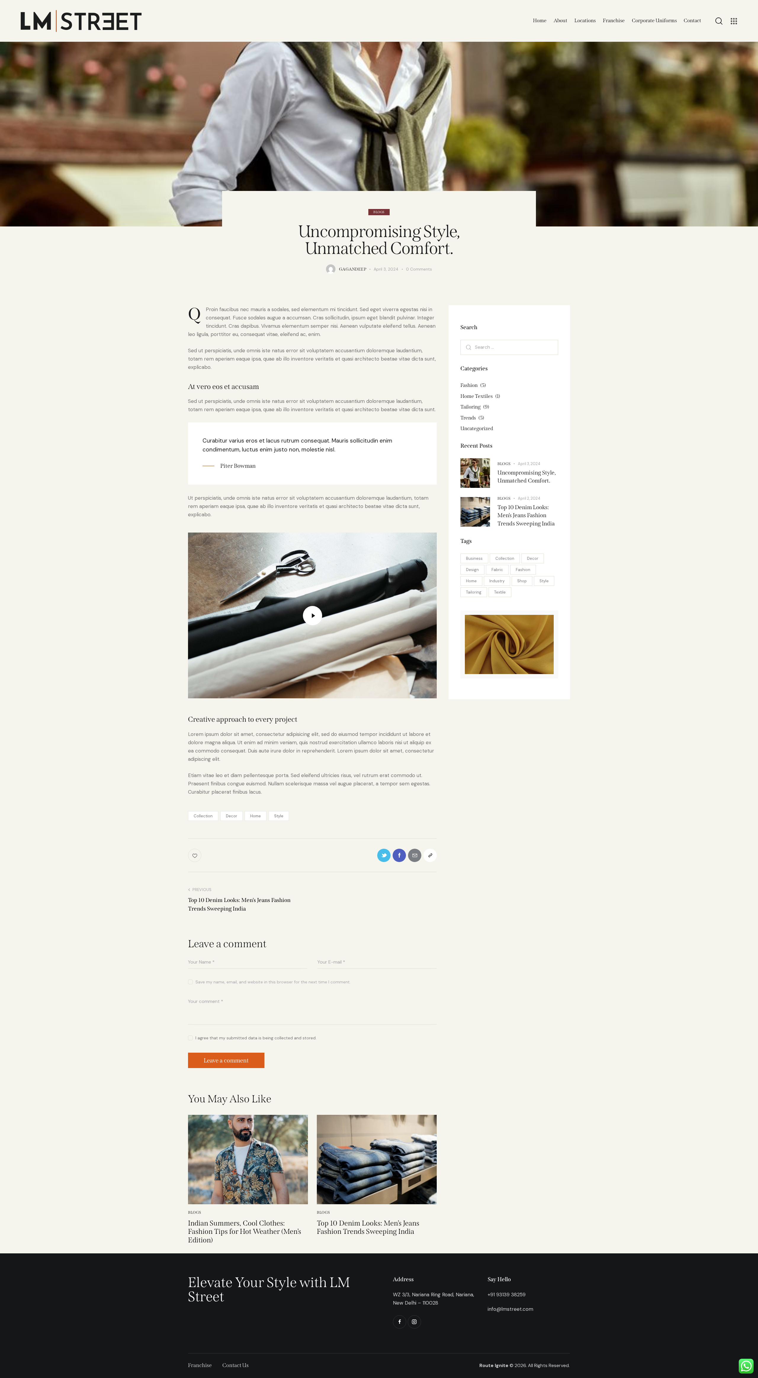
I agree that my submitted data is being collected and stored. (256, 1038)
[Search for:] (509, 347)
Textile (500, 592)
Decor (231, 816)
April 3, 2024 (529, 463)
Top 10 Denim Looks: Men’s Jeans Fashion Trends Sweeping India (368, 1227)
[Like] (195, 855)
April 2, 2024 (529, 498)
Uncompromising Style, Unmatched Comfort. (526, 476)
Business (474, 558)
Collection (203, 816)
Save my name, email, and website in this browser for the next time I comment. (273, 982)
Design (472, 569)
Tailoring (473, 592)
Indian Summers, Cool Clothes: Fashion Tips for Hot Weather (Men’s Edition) (244, 1231)
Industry (497, 580)
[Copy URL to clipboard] (430, 855)
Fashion (523, 569)
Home (255, 816)
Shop (522, 580)
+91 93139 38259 (507, 1294)
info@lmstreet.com (510, 1309)
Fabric (497, 569)
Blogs (379, 212)
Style (278, 816)
